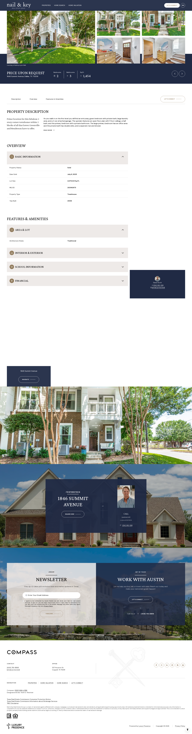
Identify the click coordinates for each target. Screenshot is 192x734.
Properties (46, 5)
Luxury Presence (144, 726)
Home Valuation (75, 5)
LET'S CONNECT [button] (77, 683)
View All (163, 50)
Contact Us (172, 5)
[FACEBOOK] (156, 665)
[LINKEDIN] (167, 665)
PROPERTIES (32, 683)
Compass (63, 707)
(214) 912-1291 (158, 285)
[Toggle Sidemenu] (183, 5)
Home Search (59, 5)
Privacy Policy (48, 606)
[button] (172, 99)
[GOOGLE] (177, 665)
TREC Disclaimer (13, 703)
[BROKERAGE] (172, 665)
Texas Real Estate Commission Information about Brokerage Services (32, 701)
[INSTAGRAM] (161, 665)
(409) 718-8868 (147, 614)
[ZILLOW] (183, 665)
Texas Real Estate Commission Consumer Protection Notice (29, 699)
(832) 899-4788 (21, 690)
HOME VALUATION (46, 683)
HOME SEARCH (62, 683)
